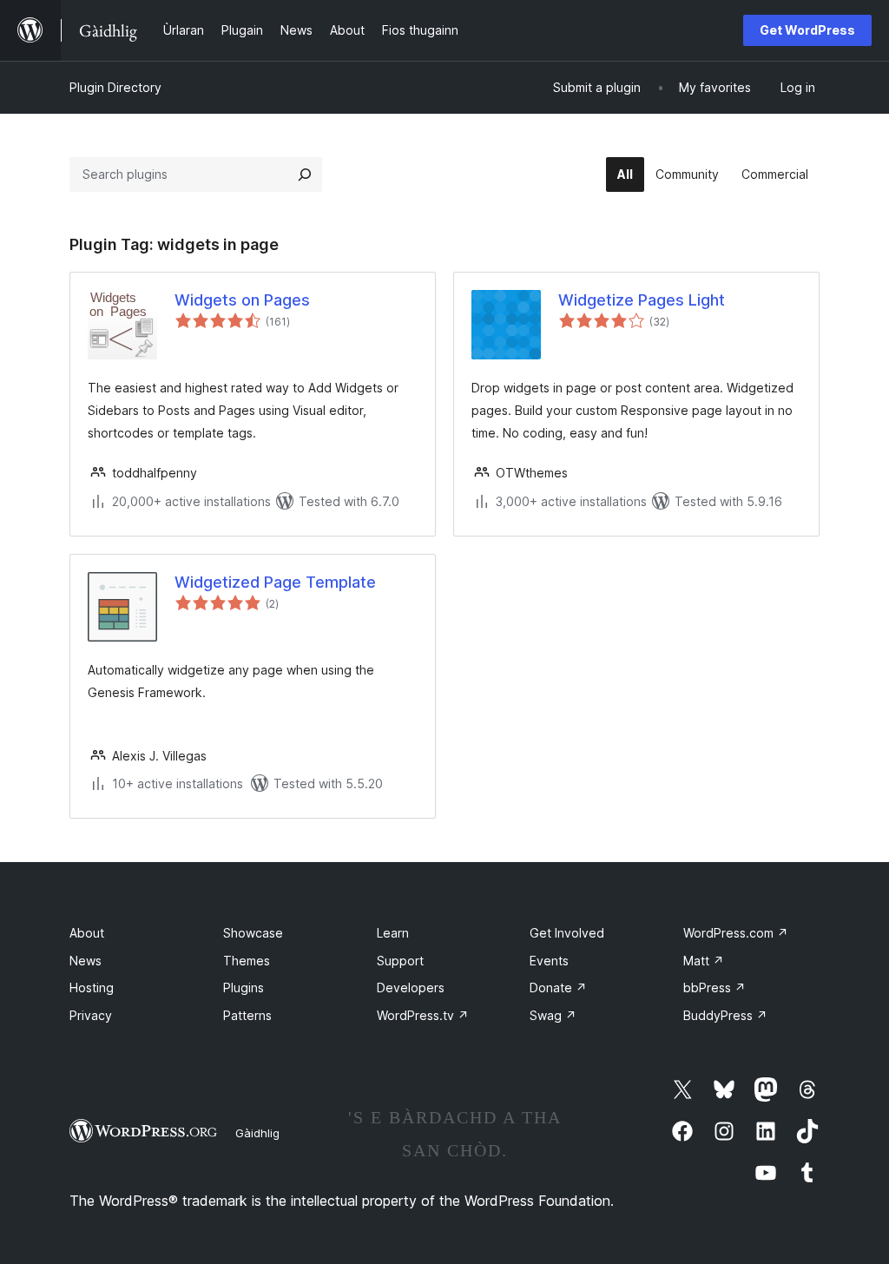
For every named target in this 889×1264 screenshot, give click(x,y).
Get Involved (567, 932)
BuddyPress (725, 1015)
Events (549, 960)
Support (400, 960)
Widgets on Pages (242, 300)
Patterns (247, 1015)
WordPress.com (735, 932)
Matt (703, 960)
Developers (410, 987)
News (85, 960)
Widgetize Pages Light (641, 300)
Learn (393, 932)
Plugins (243, 987)
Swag (553, 1015)
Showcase (253, 932)
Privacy (90, 1015)
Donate (558, 987)
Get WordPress (807, 30)
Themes (246, 960)
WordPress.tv (423, 1015)
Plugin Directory (115, 87)
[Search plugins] (304, 174)
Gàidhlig (257, 1133)
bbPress (714, 987)
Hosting (91, 987)
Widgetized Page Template (275, 582)
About (86, 932)
